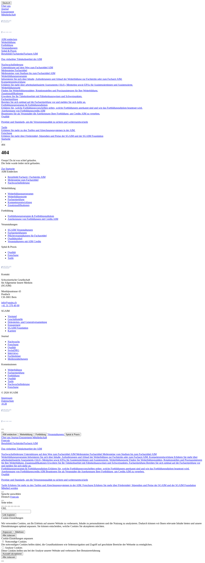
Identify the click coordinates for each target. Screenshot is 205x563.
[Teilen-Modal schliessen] (2, 500)
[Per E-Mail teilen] (15, 506)
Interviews (13, 353)
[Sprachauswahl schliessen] (2, 491)
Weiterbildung (15, 369)
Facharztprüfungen (17, 232)
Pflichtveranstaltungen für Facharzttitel (27, 235)
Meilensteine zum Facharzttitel (23, 180)
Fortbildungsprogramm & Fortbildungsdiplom (31, 216)
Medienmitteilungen (18, 359)
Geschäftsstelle (15, 319)
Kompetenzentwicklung (20, 202)
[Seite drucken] (18, 506)
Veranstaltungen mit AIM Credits (24, 241)
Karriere (12, 330)
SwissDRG (13, 350)
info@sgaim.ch (9, 302)
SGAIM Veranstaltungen (20, 229)
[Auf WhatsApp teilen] (5, 506)
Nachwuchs (14, 341)
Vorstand (12, 316)
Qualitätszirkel (15, 238)
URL (4, 508)
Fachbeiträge (14, 356)
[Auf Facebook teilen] (2, 506)
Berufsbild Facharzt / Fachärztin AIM (26, 177)
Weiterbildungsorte (17, 196)
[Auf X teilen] (12, 506)
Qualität (12, 252)
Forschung (13, 255)
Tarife (11, 258)
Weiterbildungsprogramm (20, 193)
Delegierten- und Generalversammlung (27, 322)
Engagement (14, 325)
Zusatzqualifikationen (18, 205)
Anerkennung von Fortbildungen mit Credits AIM (33, 219)
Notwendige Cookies (16, 541)
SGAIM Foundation (18, 327)
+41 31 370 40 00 (10, 305)
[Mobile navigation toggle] (2, 432)
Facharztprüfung (16, 199)
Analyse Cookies (13, 547)
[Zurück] (2, 429)
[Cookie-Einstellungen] (2, 561)
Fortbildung (14, 375)
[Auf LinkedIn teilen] (9, 506)
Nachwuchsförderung (19, 182)
